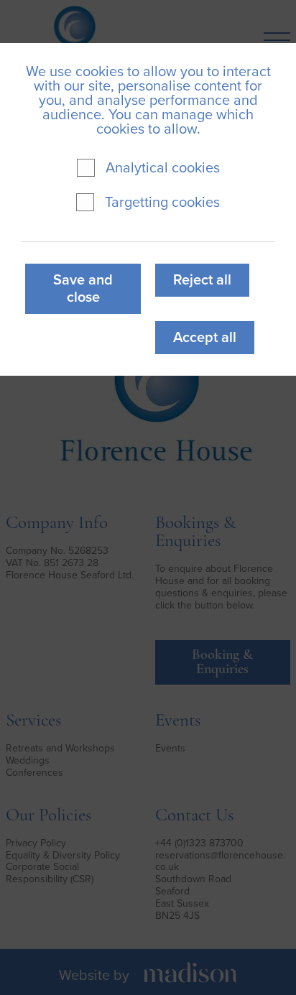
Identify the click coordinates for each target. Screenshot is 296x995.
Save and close (83, 289)
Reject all (202, 280)
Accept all (204, 337)
